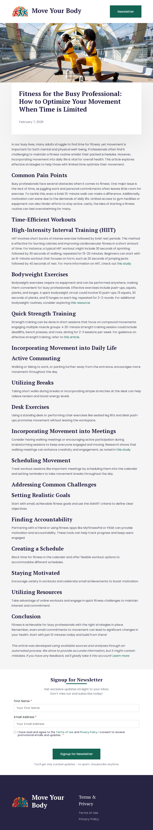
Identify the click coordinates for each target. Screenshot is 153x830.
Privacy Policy (89, 819)
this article (71, 337)
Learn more (120, 656)
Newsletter (126, 11)
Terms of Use (88, 813)
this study (124, 263)
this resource (80, 303)
